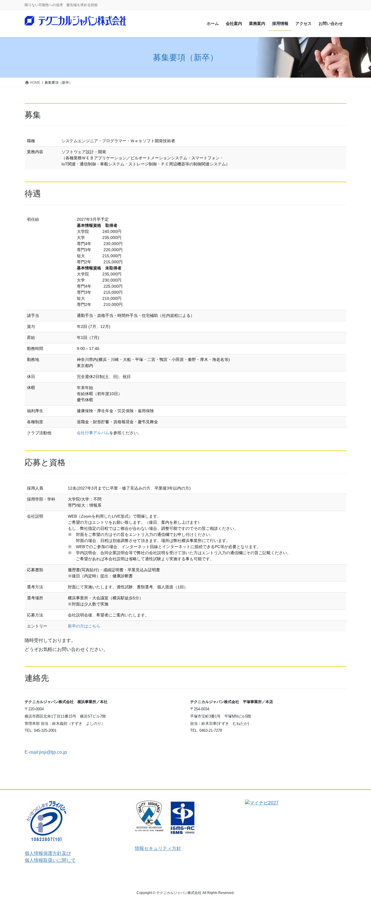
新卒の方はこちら (84, 626)
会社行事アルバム (93, 432)
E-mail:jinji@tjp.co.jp (46, 752)
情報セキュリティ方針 (158, 848)
